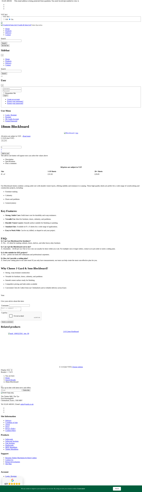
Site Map (8, 464)
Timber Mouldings (11, 449)
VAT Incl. (4, 14)
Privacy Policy (10, 429)
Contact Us (9, 460)
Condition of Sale (11, 423)
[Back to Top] (2, 386)
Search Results (10, 380)
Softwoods (9, 439)
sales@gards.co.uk (27, 404)
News (7, 427)
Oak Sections (10, 443)
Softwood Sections (12, 441)
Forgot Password (11, 121)
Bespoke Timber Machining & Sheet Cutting (21, 458)
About (7, 425)
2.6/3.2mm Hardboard (71, 331)
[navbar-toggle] (2, 76)
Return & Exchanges (12, 462)
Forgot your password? (15, 103)
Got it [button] (117, 488)
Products (8, 31)
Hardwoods (9, 445)
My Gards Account (12, 119)
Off (6, 19)
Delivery (8, 33)
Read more (27, 136)
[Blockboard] (71, 133)
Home (7, 29)
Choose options (77, 367)
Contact (8, 35)
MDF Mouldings (11, 447)
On (12, 19)
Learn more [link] (81, 488)
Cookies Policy (10, 431)
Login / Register (11, 115)
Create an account (13, 99)
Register (8, 117)
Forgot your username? (15, 101)
